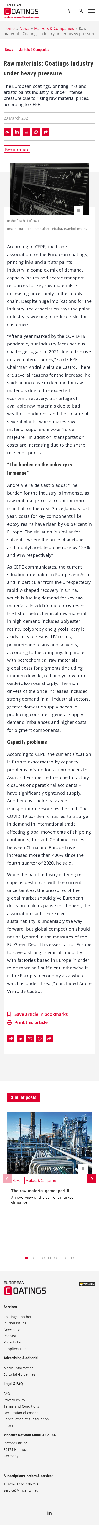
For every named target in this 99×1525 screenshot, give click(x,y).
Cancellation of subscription (26, 1419)
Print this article (31, 1022)
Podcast (10, 1335)
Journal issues (15, 1323)
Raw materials (16, 149)
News (24, 28)
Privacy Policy (14, 1400)
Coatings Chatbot (17, 1316)
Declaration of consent (22, 1412)
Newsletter (12, 1329)
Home (9, 28)
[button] (32, 1258)
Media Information (19, 1368)
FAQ (7, 1393)
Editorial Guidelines (19, 1374)
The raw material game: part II (40, 1191)
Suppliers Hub (15, 1348)
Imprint (10, 1425)
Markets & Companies (54, 28)
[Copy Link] (7, 132)
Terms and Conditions (21, 1406)
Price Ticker (13, 1342)
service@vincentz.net (21, 1490)
